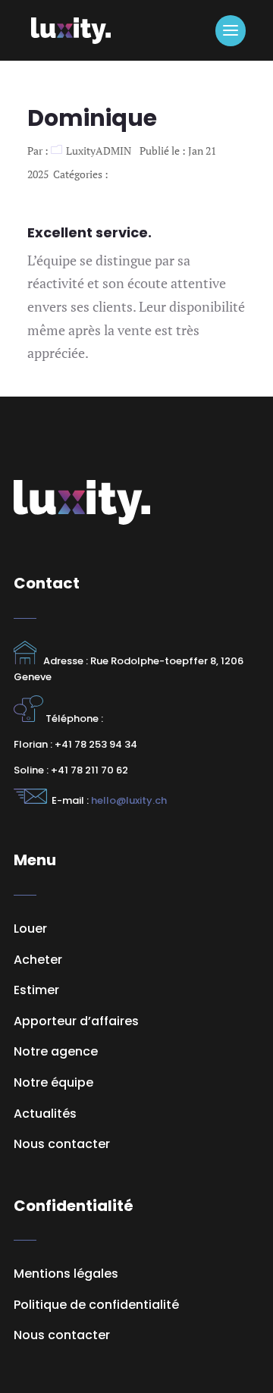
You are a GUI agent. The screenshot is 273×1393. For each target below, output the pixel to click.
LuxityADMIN (98, 150)
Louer (30, 928)
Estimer (36, 990)
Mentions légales (66, 1273)
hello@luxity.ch (128, 800)
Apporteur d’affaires (76, 1021)
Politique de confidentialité (96, 1304)
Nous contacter (62, 1335)
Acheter (38, 959)
